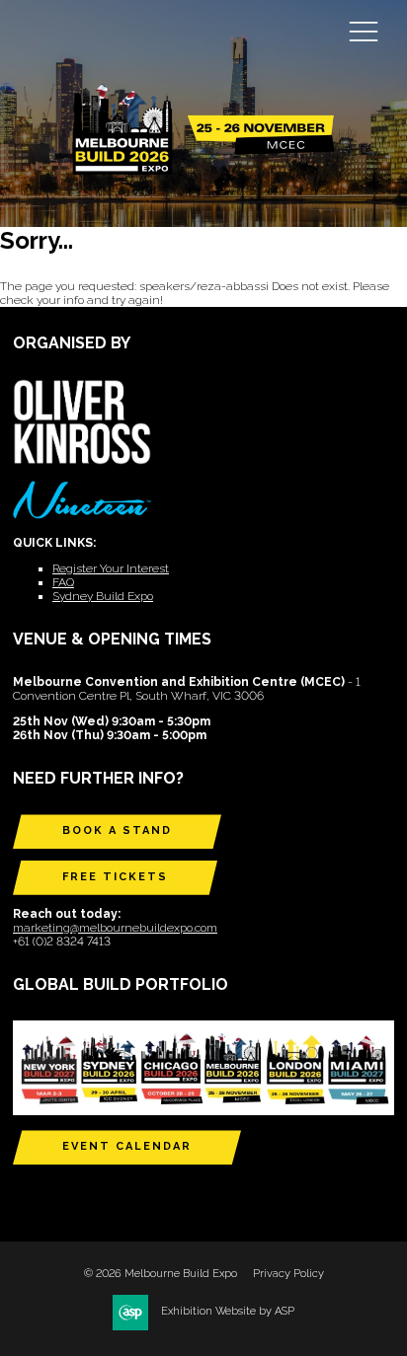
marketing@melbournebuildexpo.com (115, 928)
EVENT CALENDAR (127, 1146)
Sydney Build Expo (102, 596)
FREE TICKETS (115, 876)
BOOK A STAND (117, 830)
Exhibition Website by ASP (227, 1311)
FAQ (63, 582)
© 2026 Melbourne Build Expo (160, 1273)
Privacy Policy (288, 1273)
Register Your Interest (110, 568)
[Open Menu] (363, 30)
